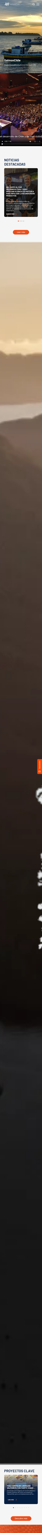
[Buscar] (33, 4)
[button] (18, 221)
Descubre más (21, 1518)
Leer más (21, 232)
